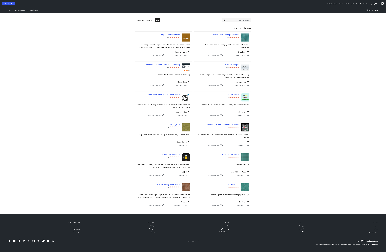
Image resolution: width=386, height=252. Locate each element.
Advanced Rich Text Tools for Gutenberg (162, 65)
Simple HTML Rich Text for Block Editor (163, 95)
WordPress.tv (224, 232)
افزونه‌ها (301, 229)
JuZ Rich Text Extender (170, 155)
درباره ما (375, 222)
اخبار (376, 225)
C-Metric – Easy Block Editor (168, 185)
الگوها (302, 232)
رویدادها (152, 225)
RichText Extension (231, 95)
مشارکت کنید (151, 222)
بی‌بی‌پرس (76, 229)
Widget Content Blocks (170, 35)
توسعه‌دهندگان (225, 229)
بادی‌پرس (76, 232)
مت (78, 225)
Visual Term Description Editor (226, 35)
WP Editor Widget (231, 65)
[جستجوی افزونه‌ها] (224, 20)
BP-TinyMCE (175, 125)
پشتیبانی (226, 225)
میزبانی (376, 229)
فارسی (357, 241)
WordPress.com (74, 222)
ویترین (302, 222)
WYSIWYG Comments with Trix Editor (223, 125)
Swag (152, 232)
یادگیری (227, 222)
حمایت (152, 229)
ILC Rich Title (233, 185)
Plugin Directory (372, 10)
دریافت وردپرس (8, 3)
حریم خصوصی (373, 232)
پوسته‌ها (301, 225)
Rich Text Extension (230, 155)
